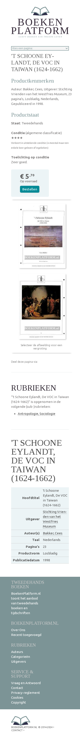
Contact (17, 688)
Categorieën (20, 657)
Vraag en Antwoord (26, 683)
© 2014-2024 (45, 727)
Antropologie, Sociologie (36, 414)
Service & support (22, 673)
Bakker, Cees (52, 533)
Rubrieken (23, 645)
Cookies (17, 697)
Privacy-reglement (25, 693)
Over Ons (18, 630)
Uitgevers (18, 661)
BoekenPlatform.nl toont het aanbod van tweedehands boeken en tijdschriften (26, 603)
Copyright (18, 702)
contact (17, 730)
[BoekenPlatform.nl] (40, 21)
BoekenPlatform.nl (35, 623)
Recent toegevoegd (26, 635)
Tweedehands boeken (27, 584)
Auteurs (17, 652)
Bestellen (29, 189)
